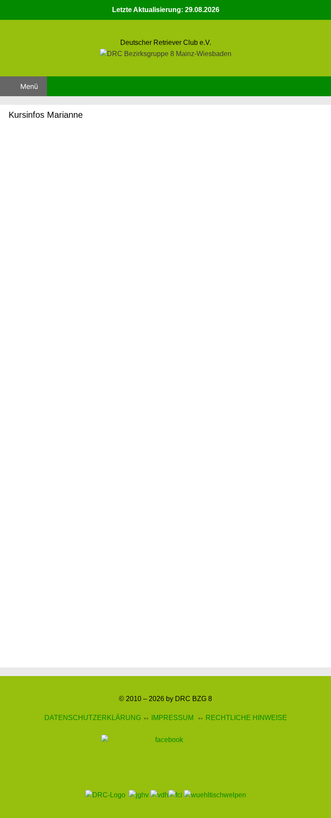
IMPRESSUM (172, 717)
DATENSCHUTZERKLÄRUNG (92, 717)
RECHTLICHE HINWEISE (246, 717)
